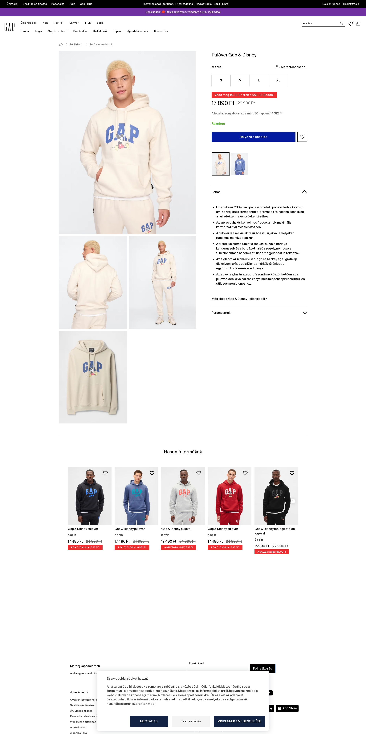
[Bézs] (221, 164)
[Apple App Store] (287, 708)
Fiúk (88, 22)
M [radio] (240, 80)
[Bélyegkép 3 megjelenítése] (93, 377)
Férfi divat (76, 44)
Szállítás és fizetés (35, 3)
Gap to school (57, 31)
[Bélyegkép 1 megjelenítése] (93, 282)
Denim (25, 31)
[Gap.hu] (9, 27)
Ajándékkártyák (137, 31)
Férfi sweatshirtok (101, 44)
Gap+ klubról (221, 3)
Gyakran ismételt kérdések (86, 699)
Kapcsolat (57, 3)
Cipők (117, 31)
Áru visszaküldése (81, 710)
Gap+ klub (86, 3)
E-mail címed (196, 663)
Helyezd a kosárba (253, 136)
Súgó (72, 3)
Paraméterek (221, 312)
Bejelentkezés (331, 3)
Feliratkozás (262, 668)
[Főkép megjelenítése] (127, 142)
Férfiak (58, 22)
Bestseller (80, 31)
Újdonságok (29, 22)
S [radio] (221, 80)
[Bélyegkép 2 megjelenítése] (162, 282)
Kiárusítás (161, 31)
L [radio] (259, 80)
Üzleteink (12, 3)
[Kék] (240, 164)
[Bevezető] (61, 44)
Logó (38, 31)
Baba (100, 22)
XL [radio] (278, 80)
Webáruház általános (83, 721)
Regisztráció (204, 3)
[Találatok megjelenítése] (341, 23)
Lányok (74, 22)
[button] (302, 137)
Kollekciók (100, 31)
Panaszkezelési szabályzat (87, 716)
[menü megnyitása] (38, 22)
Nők (45, 22)
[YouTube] (269, 692)
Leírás (216, 192)
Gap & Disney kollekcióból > (248, 298)
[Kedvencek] (350, 24)
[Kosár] (358, 24)
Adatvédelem (78, 727)
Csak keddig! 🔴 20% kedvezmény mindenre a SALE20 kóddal (183, 11)
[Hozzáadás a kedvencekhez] (105, 473)
